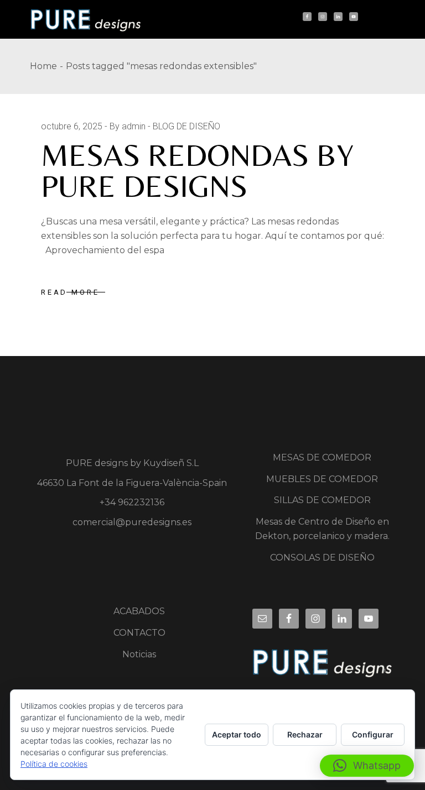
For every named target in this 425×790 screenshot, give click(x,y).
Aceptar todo (236, 734)
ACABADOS (139, 611)
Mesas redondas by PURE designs (197, 170)
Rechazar (305, 734)
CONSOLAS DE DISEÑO (322, 557)
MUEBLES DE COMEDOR (322, 479)
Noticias (139, 654)
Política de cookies (53, 763)
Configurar (372, 734)
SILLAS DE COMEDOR (322, 500)
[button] (367, 766)
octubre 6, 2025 (71, 126)
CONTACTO (139, 632)
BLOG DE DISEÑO (186, 126)
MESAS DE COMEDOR (322, 457)
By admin (128, 126)
